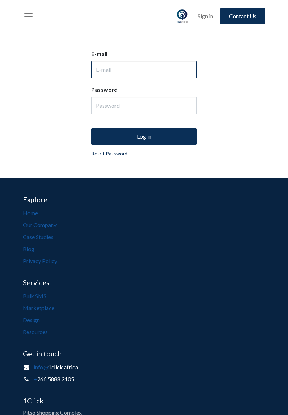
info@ (41, 367)
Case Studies (38, 237)
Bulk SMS (34, 296)
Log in (144, 136)
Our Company (40, 225)
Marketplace (38, 308)
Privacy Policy (40, 260)
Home (30, 213)
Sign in (205, 16)
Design (31, 320)
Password (104, 89)
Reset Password (109, 154)
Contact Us (242, 16)
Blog (28, 248)
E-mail (99, 53)
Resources (35, 331)
